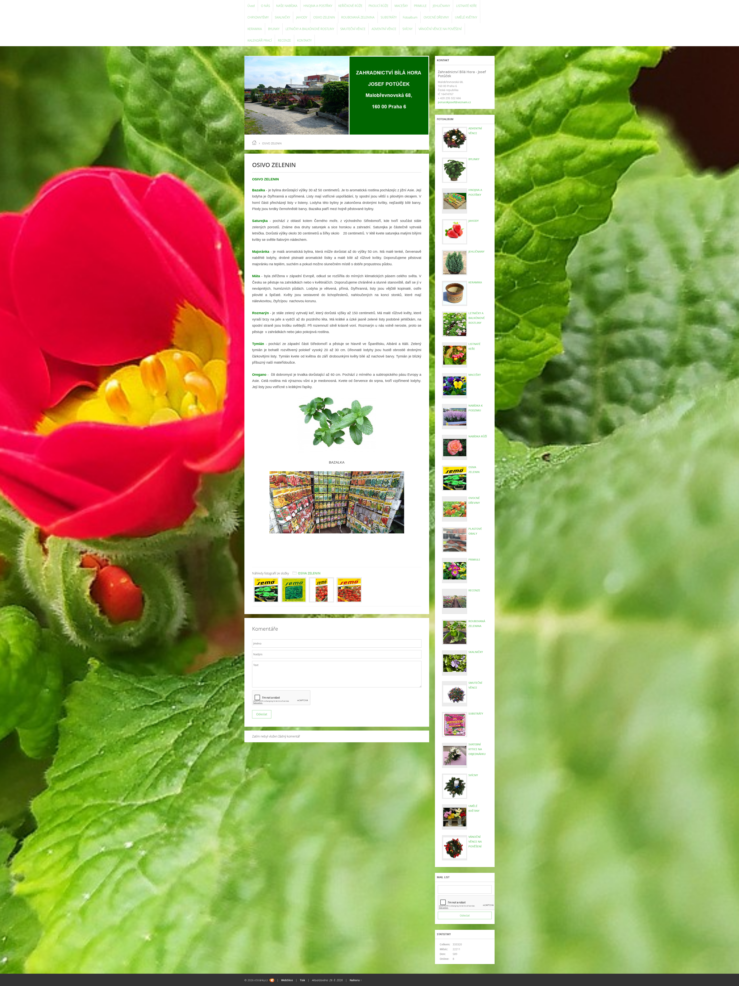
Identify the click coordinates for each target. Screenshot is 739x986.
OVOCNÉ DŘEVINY (436, 17)
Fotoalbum (410, 17)
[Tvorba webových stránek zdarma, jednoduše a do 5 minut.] (271, 980)
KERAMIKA (254, 29)
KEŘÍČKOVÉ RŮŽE (350, 6)
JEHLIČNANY (441, 6)
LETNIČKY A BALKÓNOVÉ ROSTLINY (310, 29)
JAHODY (301, 17)
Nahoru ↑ (356, 980)
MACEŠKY (401, 6)
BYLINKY (273, 29)
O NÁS (265, 6)
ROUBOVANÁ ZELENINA (358, 17)
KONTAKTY (304, 40)
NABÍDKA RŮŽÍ (477, 436)
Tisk (302, 980)
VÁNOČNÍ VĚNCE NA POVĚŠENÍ (440, 29)
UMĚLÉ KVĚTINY (466, 17)
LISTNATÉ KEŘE (466, 6)
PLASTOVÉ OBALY (475, 531)
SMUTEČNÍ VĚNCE (352, 29)
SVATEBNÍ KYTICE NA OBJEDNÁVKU (477, 749)
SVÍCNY (407, 29)
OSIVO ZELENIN (324, 17)
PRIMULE (420, 6)
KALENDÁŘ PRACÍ (259, 40)
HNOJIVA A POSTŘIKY (317, 6)
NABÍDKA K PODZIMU (475, 408)
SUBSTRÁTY (389, 17)
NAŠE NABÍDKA (286, 6)
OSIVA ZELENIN (309, 573)
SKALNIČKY (282, 17)
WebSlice (287, 980)
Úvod (251, 6)
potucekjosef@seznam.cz (454, 102)
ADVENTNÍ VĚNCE (384, 29)
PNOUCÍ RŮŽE (378, 6)
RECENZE (284, 40)
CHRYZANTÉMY (258, 17)
